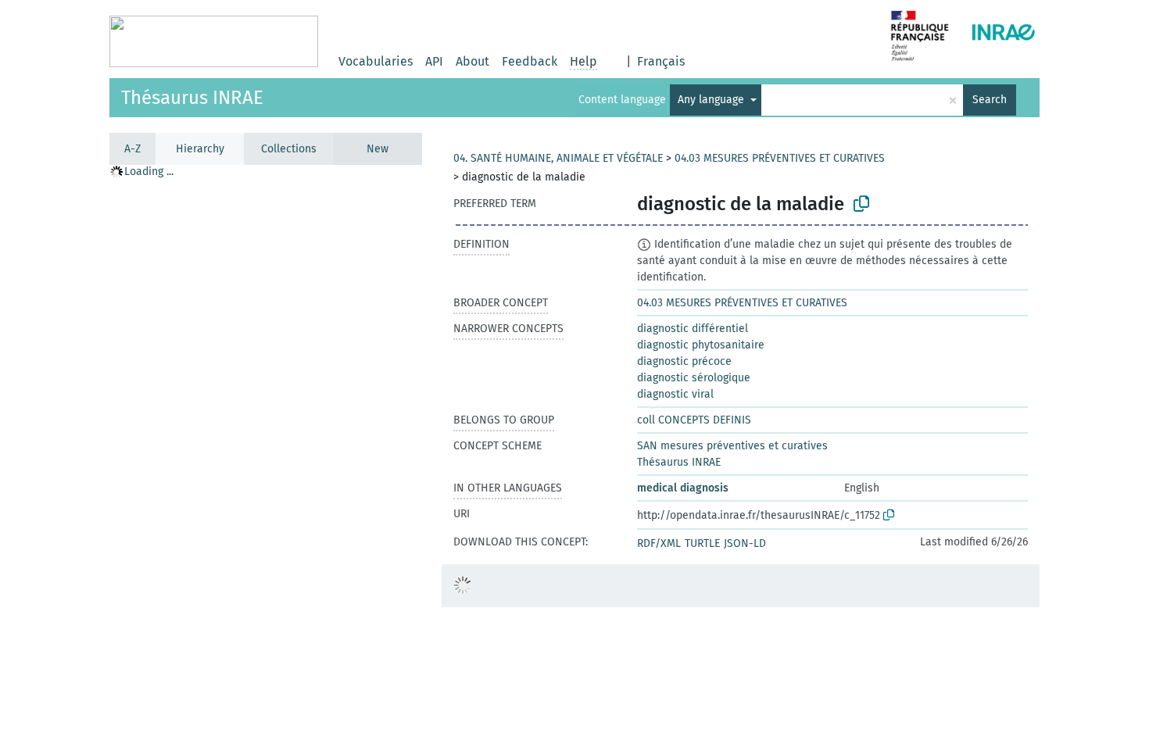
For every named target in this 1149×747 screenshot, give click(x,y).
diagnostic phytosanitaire (700, 345)
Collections (289, 148)
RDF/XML (659, 543)
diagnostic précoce (684, 361)
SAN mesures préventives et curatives (732, 445)
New (377, 148)
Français (661, 61)
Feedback (529, 61)
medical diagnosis (682, 488)
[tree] (265, 455)
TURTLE (702, 543)
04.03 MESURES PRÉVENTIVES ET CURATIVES (780, 158)
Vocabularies (375, 61)
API (434, 61)
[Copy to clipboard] (861, 204)
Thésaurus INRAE (192, 98)
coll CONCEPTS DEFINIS (694, 420)
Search (989, 99)
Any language (712, 99)
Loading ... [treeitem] (149, 171)
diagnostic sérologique (693, 377)
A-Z (132, 148)
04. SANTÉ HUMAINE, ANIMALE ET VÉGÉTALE (558, 158)
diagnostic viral (675, 394)
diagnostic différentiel (692, 328)
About (472, 61)
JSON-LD (745, 543)
